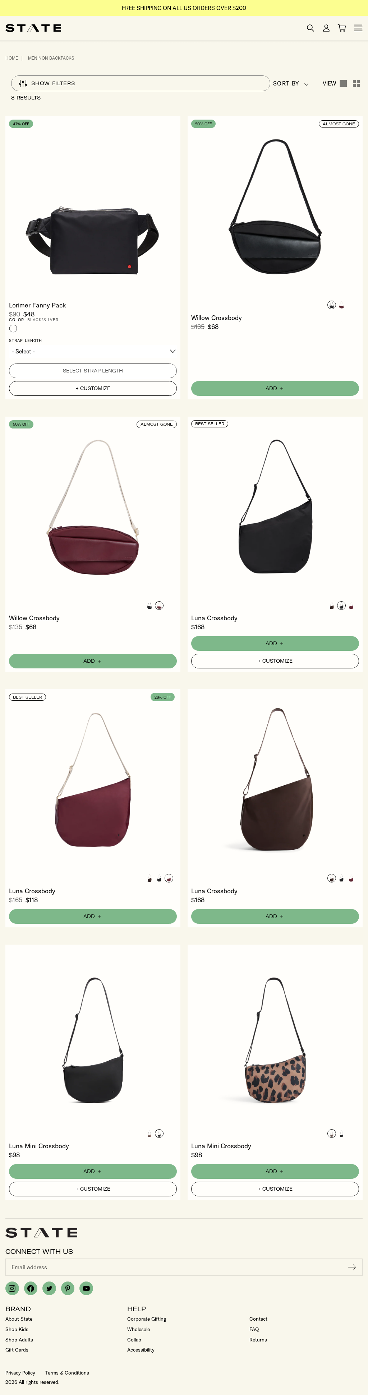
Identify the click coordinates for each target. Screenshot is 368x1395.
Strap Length (25, 340)
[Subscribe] (352, 1267)
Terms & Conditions (67, 1372)
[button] (331, 305)
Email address (29, 1267)
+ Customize (93, 388)
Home (11, 58)
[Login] (326, 28)
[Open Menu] (358, 28)
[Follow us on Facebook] (31, 1288)
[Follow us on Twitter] (49, 1288)
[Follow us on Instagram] (12, 1288)
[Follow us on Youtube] (86, 1288)
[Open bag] (341, 28)
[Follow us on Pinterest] (68, 1288)
